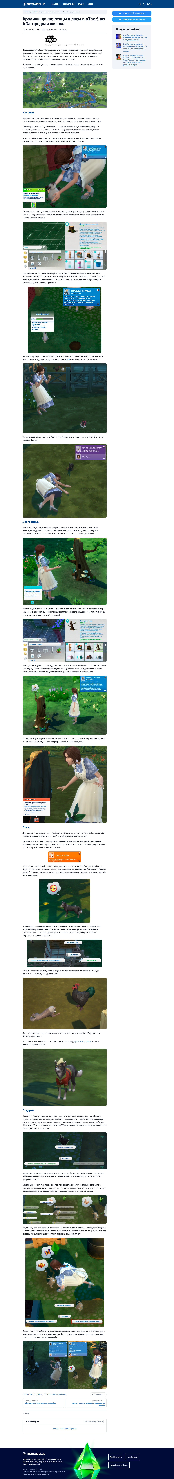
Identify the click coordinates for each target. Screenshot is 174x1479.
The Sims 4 (35, 12)
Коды (90, 4)
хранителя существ (82, 1041)
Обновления (69, 4)
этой (68, 359)
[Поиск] (140, 4)
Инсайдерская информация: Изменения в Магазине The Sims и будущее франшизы (135, 37)
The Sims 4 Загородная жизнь (56, 1394)
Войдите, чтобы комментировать (64, 1429)
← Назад (26, 1413)
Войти (149, 4)
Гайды (81, 4)
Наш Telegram (132, 1457)
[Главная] (34, 4)
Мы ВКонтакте (116, 1457)
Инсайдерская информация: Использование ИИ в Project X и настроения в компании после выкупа (135, 47)
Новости (55, 4)
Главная (27, 12)
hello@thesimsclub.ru (119, 1465)
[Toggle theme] (144, 4)
